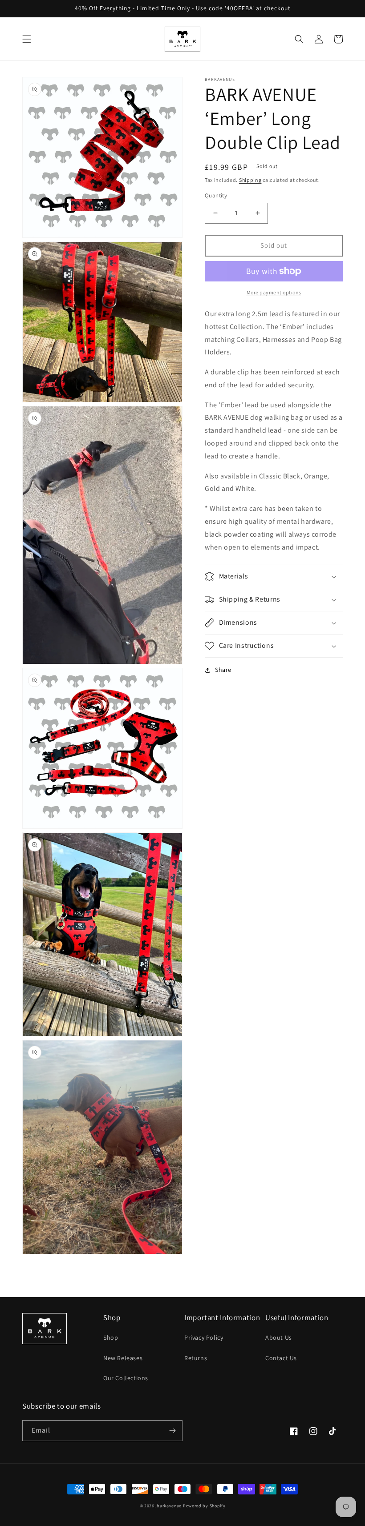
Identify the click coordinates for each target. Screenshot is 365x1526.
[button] (26, 39)
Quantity (216, 195)
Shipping (250, 180)
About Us (278, 1337)
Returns (195, 1358)
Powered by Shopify (204, 1506)
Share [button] (223, 670)
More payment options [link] (274, 292)
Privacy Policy (203, 1337)
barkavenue (169, 1506)
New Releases (122, 1358)
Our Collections (125, 1378)
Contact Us (281, 1358)
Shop (110, 1337)
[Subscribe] (172, 1430)
